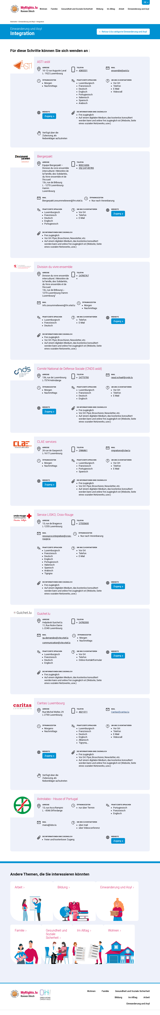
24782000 (84, 622)
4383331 (83, 70)
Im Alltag (111, 9)
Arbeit (121, 9)
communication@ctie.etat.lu (56, 642)
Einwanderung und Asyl (138, 9)
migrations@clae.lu (120, 450)
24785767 (84, 275)
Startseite (13, 22)
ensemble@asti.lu (120, 70)
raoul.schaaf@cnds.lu (122, 377)
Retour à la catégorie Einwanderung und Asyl (124, 31)
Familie (54, 9)
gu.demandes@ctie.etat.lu (55, 637)
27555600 (84, 523)
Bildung (99, 9)
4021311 (83, 712)
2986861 (83, 450)
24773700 (84, 377)
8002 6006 (84, 165)
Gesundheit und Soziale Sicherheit (77, 9)
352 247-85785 (86, 168)
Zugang (48, 116)
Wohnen (43, 9)
